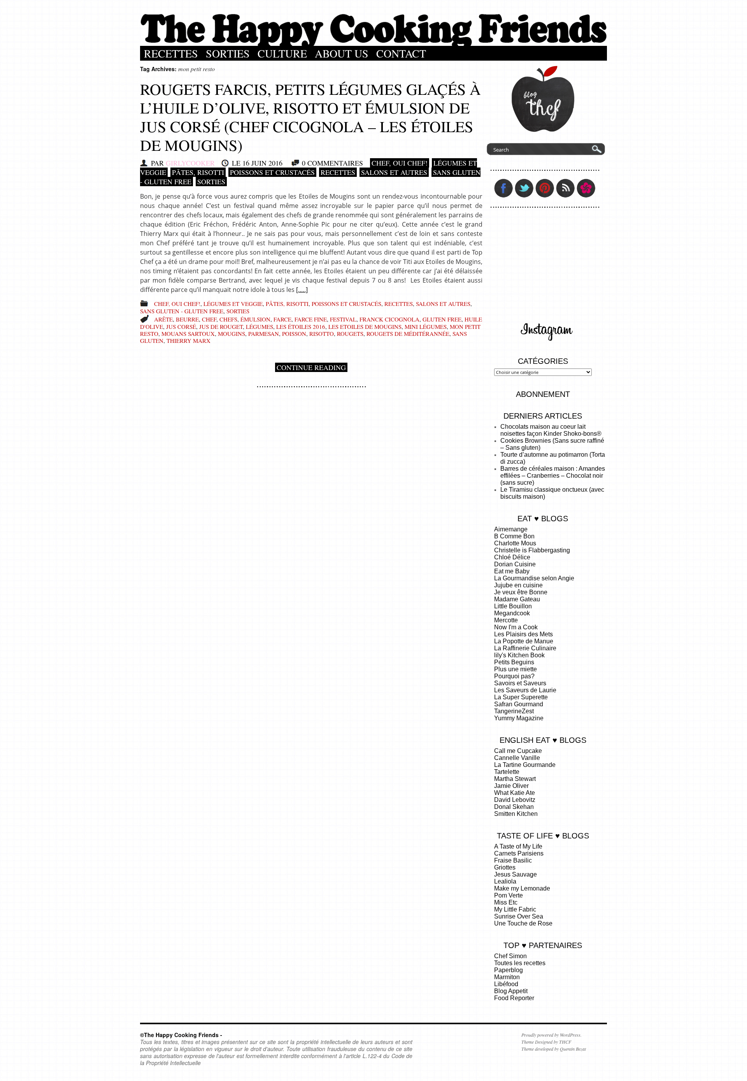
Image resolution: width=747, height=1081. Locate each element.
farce (282, 319)
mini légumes (426, 326)
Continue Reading (311, 367)
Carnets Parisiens (519, 853)
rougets (350, 333)
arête (163, 319)
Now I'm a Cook (516, 627)
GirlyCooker (190, 163)
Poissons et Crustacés (272, 172)
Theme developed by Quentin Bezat (553, 1049)
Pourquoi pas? (514, 676)
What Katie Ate (514, 792)
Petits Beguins (514, 662)
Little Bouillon (513, 606)
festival (343, 319)
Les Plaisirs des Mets (523, 634)
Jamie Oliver (511, 785)
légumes (259, 326)
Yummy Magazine (519, 718)
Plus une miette (515, 669)
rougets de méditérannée (407, 333)
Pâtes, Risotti (198, 172)
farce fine (311, 319)
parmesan (263, 333)
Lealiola (505, 881)
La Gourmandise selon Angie (534, 578)
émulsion (255, 319)
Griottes (505, 867)
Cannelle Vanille (517, 757)
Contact (401, 53)
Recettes (171, 53)
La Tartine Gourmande (525, 764)
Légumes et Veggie (233, 303)
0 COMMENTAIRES (332, 163)
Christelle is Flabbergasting (532, 550)
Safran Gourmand (518, 704)
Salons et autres (394, 172)
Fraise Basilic (513, 860)
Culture (282, 53)
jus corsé (181, 326)
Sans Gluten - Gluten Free (181, 311)
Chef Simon (510, 956)
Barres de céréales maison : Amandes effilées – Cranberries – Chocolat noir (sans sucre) (552, 475)
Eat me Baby (512, 571)
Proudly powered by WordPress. (551, 1035)
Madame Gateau (517, 599)
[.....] (302, 289)
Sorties (228, 53)
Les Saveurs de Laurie (525, 690)
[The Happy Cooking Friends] (373, 44)
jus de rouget (221, 326)
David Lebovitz (514, 799)
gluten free (442, 319)
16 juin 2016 (262, 163)
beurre (187, 319)
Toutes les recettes (519, 963)
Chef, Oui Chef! (400, 163)
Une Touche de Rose (523, 923)
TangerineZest (514, 711)
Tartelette (506, 771)
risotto (321, 333)
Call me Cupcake (518, 750)
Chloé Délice (512, 557)
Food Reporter (514, 998)
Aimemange (511, 529)
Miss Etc (505, 902)
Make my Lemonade (522, 888)
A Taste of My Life (518, 846)
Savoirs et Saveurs (520, 683)
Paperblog (508, 970)
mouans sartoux (188, 333)
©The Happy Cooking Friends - (181, 1035)
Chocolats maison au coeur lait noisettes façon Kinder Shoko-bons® (550, 430)
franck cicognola (389, 319)
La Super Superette (521, 697)
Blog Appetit (511, 991)
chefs (228, 319)
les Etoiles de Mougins (365, 326)
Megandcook (512, 613)
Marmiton (507, 977)
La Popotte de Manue (523, 641)
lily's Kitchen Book (519, 655)
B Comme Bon (514, 536)
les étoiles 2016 (300, 326)
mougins (231, 333)
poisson (294, 333)
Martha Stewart (515, 778)
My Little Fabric (515, 909)
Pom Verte (508, 895)
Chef (209, 319)
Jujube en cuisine (518, 585)
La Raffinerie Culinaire (525, 648)
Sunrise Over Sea (518, 916)
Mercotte (506, 620)
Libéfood (506, 984)
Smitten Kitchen (516, 813)
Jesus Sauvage (515, 874)
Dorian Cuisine (515, 564)
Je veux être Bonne (520, 592)
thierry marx (188, 340)
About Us (341, 53)
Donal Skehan (514, 806)
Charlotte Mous (515, 543)
